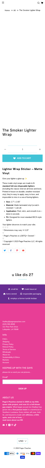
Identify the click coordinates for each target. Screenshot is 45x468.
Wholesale (6, 352)
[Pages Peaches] (22, 3)
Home (7, 10)
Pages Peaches (25, 448)
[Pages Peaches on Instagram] (9, 425)
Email (5, 377)
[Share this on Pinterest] (17, 250)
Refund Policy (7, 347)
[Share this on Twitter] (4, 250)
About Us (6, 355)
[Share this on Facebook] (10, 250)
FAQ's (4, 339)
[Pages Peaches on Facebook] (6, 425)
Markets (5, 360)
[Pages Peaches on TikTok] (15, 425)
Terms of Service (9, 349)
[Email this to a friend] (23, 250)
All (15, 10)
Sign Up (22, 389)
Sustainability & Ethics (11, 357)
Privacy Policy (7, 344)
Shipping (5, 342)
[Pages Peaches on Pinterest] (12, 425)
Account (5, 362)
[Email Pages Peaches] (3, 425)
